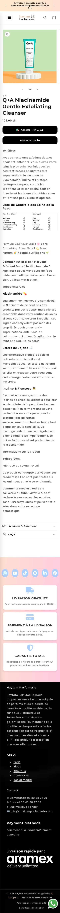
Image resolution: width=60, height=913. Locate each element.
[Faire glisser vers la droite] (37, 89)
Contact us (21, 775)
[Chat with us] (54, 903)
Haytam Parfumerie (25, 893)
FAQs (17, 762)
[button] (45, 17)
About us (20, 771)
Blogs (17, 766)
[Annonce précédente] (6, 5)
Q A (4, 95)
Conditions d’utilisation (31, 908)
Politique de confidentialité (31, 903)
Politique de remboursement (37, 897)
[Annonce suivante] (54, 5)
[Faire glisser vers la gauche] (22, 89)
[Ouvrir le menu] (9, 17)
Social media (23, 780)
